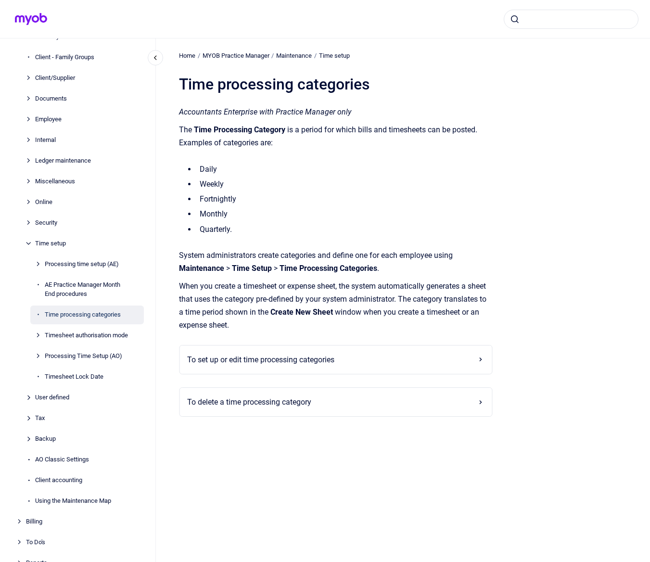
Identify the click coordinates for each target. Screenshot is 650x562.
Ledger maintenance (63, 160)
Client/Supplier (55, 77)
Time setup (50, 243)
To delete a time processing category (249, 402)
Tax (40, 418)
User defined (52, 397)
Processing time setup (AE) (82, 264)
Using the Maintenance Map (73, 501)
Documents (51, 98)
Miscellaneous (55, 181)
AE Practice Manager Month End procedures (82, 289)
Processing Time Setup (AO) (83, 356)
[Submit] (515, 19)
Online (43, 201)
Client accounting (58, 480)
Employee (48, 119)
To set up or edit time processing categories (260, 359)
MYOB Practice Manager (236, 55)
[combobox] (571, 19)
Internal (45, 139)
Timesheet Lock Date (74, 377)
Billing (34, 521)
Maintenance (294, 55)
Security (46, 222)
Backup (45, 439)
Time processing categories (83, 315)
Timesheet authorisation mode (86, 335)
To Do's (35, 542)
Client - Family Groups (64, 57)
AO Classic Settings (62, 459)
